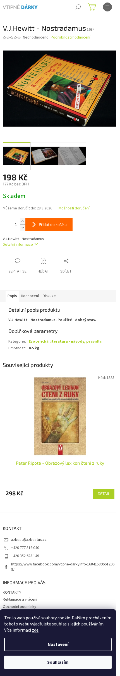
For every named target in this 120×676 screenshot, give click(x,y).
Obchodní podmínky (19, 607)
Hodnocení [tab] (30, 296)
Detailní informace (18, 244)
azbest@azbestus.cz (29, 540)
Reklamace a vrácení (20, 599)
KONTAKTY (12, 592)
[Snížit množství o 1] (22, 227)
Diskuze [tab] (49, 296)
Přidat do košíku (53, 224)
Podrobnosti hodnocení (70, 37)
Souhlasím (58, 662)
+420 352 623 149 (25, 556)
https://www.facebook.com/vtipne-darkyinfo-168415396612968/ (62, 567)
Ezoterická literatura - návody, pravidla (65, 341)
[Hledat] (78, 7)
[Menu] (107, 7)
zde (35, 630)
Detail (104, 493)
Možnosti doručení (74, 208)
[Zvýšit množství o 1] (22, 221)
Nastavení (58, 644)
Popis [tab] (12, 296)
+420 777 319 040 (25, 548)
